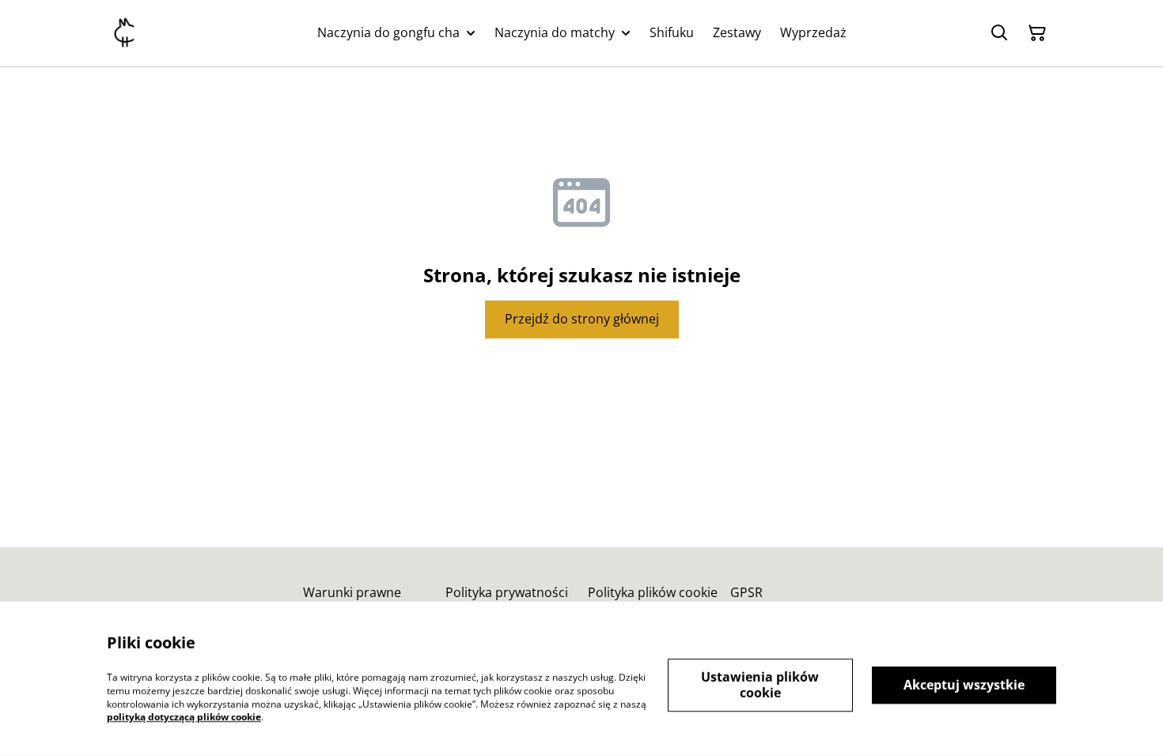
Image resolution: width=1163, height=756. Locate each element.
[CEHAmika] (124, 33)
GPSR (746, 592)
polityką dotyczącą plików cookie (184, 717)
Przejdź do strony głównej (582, 318)
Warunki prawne (352, 592)
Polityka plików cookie (653, 592)
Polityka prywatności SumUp (506, 600)
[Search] (999, 33)
